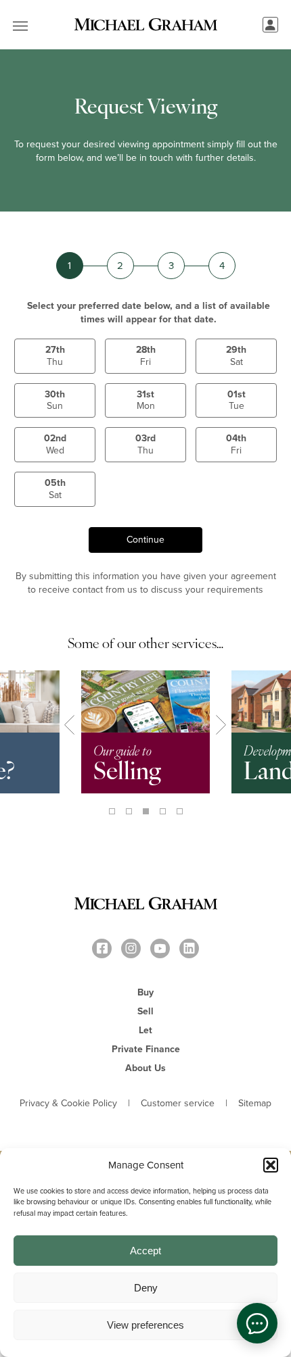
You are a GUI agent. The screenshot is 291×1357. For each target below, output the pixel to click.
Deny (146, 1287)
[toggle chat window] (257, 1323)
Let (145, 1030)
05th (55, 489)
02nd (55, 444)
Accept (145, 1250)
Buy (145, 992)
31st (146, 400)
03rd (145, 444)
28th (146, 356)
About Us (145, 1068)
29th (236, 356)
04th (236, 444)
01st (236, 400)
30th (55, 400)
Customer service (178, 1103)
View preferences (145, 1325)
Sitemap (254, 1103)
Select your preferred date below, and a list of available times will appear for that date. (148, 312)
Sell (145, 1011)
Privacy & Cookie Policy (68, 1103)
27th (55, 356)
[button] (270, 1165)
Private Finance (146, 1049)
